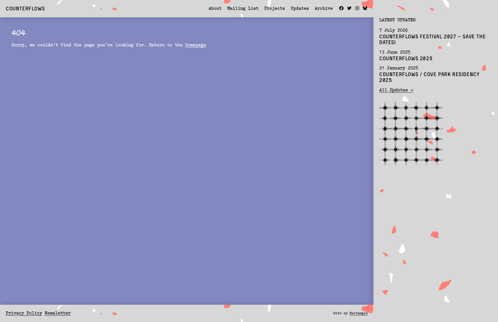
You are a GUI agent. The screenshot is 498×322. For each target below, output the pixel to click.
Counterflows (25, 8)
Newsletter (58, 313)
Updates (300, 9)
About (215, 9)
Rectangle (359, 313)
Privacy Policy (24, 313)
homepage (195, 45)
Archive (324, 9)
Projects (274, 9)
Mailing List (243, 9)
